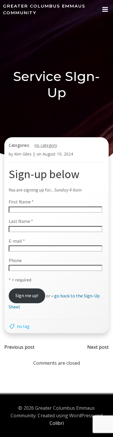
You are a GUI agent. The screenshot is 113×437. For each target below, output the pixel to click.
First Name (21, 202)
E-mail (17, 241)
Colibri (57, 423)
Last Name (21, 221)
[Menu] (105, 10)
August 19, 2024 (58, 154)
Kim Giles (23, 154)
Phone (15, 260)
